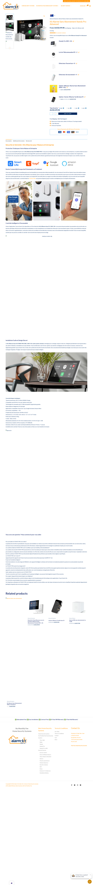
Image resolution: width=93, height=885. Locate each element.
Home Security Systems (43, 733)
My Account (74, 741)
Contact (56, 735)
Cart (56, 737)
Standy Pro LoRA (44, 748)
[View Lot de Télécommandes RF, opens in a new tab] (78, 52)
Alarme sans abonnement (72, 18)
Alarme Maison (62, 18)
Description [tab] (9, 140)
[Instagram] (77, 785)
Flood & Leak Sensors (45, 760)
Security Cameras (44, 764)
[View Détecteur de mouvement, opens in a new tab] (78, 74)
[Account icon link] (90, 5)
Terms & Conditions (59, 733)
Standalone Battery (44, 773)
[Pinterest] (80, 785)
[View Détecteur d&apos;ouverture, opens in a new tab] (76, 63)
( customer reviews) (61, 32)
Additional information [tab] (19, 140)
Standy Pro (80, 18)
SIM (41, 766)
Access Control (43, 752)
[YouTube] (74, 785)
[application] (58, 5)
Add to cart (67, 113)
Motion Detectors (44, 762)
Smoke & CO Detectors (45, 770)
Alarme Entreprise (54, 18)
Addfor (65, 89)
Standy (41, 744)
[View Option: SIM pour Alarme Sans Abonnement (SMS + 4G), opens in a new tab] (67, 87)
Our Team (57, 731)
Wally (41, 742)
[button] (44, 16)
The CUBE (42, 740)
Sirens (41, 768)
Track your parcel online (76, 739)
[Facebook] (71, 785)
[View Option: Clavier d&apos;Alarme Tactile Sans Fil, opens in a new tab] (84, 96)
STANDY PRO (32, 178)
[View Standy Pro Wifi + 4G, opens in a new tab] (73, 41)
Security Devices (42, 750)
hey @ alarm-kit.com (76, 737)
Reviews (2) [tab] (29, 140)
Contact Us (75, 728)
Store (56, 739)
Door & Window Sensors (45, 754)
